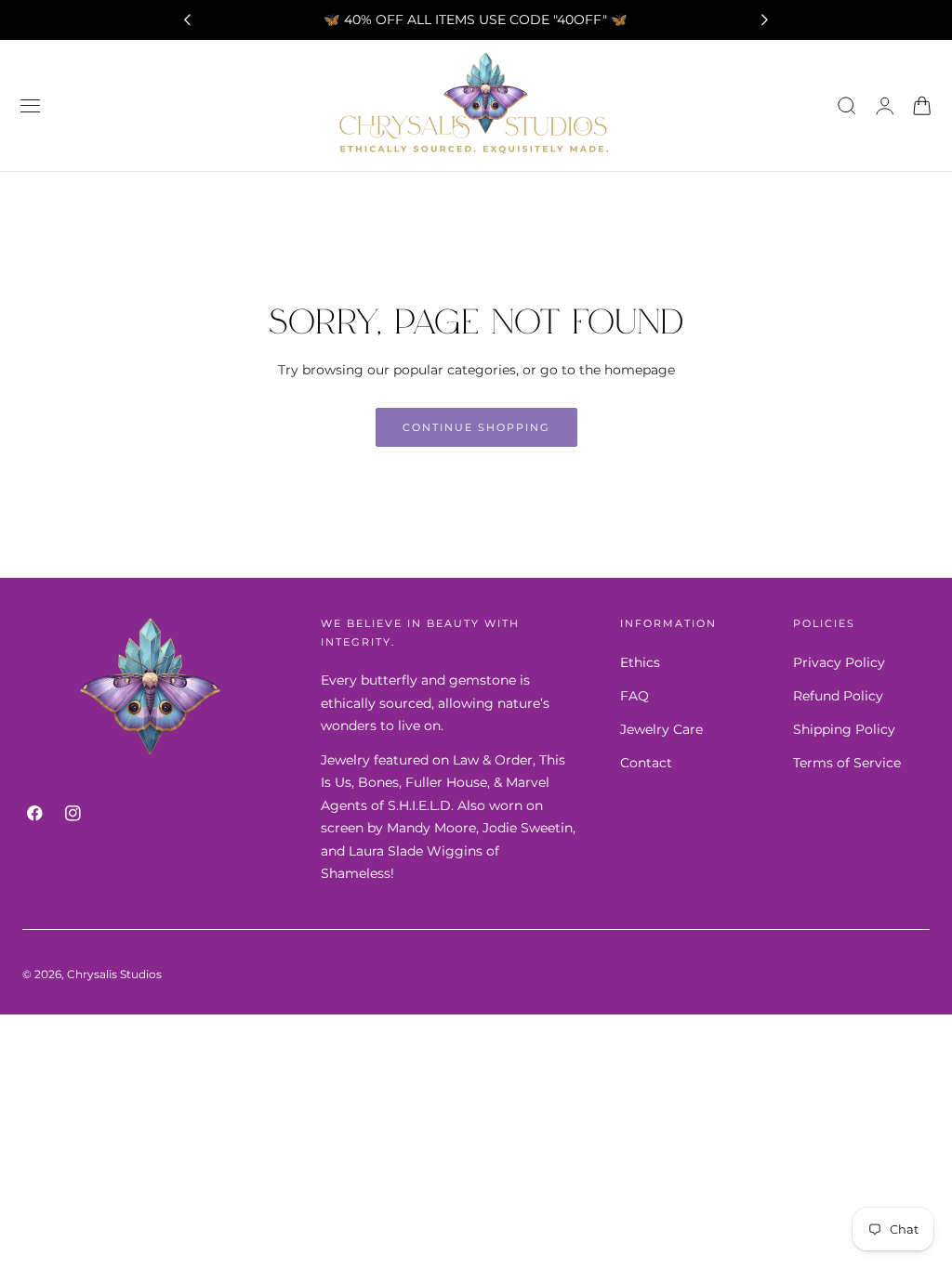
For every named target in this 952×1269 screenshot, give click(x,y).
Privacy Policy (839, 662)
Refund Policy (838, 695)
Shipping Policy (844, 729)
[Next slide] (765, 20)
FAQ (634, 695)
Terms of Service (847, 762)
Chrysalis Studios (114, 974)
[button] (30, 106)
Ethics (640, 662)
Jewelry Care (661, 729)
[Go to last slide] (186, 20)
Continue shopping (476, 427)
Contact (646, 762)
